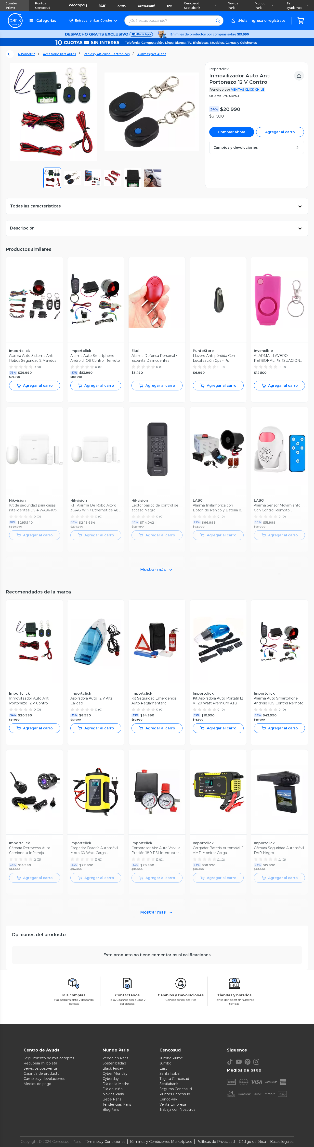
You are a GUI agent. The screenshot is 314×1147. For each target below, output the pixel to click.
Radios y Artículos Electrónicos (107, 54)
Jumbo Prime (11, 5)
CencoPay (168, 1099)
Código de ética (252, 1141)
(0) (39, 367)
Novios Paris (233, 5)
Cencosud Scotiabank (192, 5)
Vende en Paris (115, 1058)
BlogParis (111, 1109)
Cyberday (111, 1078)
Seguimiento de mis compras (49, 1058)
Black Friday (113, 1068)
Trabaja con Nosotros (177, 1109)
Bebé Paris (112, 1099)
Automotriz (26, 54)
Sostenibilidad (114, 1063)
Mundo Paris (260, 5)
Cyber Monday (115, 1073)
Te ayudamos (294, 5)
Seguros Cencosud (175, 1089)
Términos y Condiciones (105, 1141)
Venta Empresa (172, 1104)
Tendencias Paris (117, 1104)
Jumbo (165, 1063)
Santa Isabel (169, 1073)
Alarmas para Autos (151, 54)
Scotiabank (168, 1084)
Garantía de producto (42, 1073)
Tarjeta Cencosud (174, 1078)
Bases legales (281, 1141)
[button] (92, 20)
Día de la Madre (116, 1084)
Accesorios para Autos (59, 54)
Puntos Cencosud (42, 5)
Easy (163, 1068)
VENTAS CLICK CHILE (247, 89)
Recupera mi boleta (40, 1063)
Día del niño (113, 1089)
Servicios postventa (40, 1068)
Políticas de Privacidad (215, 1141)
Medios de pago (37, 1084)
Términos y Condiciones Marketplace (161, 1141)
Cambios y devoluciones (44, 1078)
